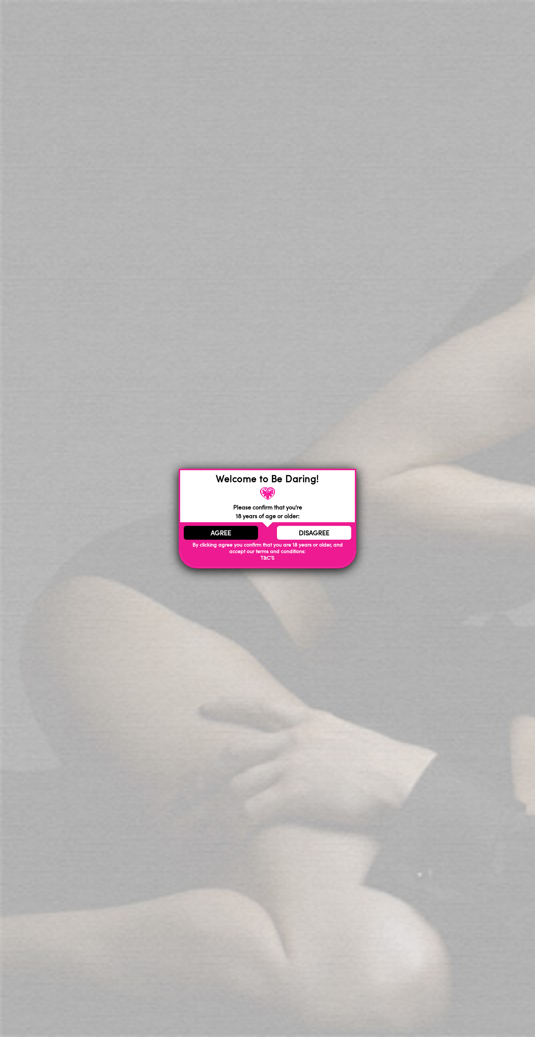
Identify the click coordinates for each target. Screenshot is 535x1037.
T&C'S (267, 558)
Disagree (314, 532)
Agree (221, 532)
